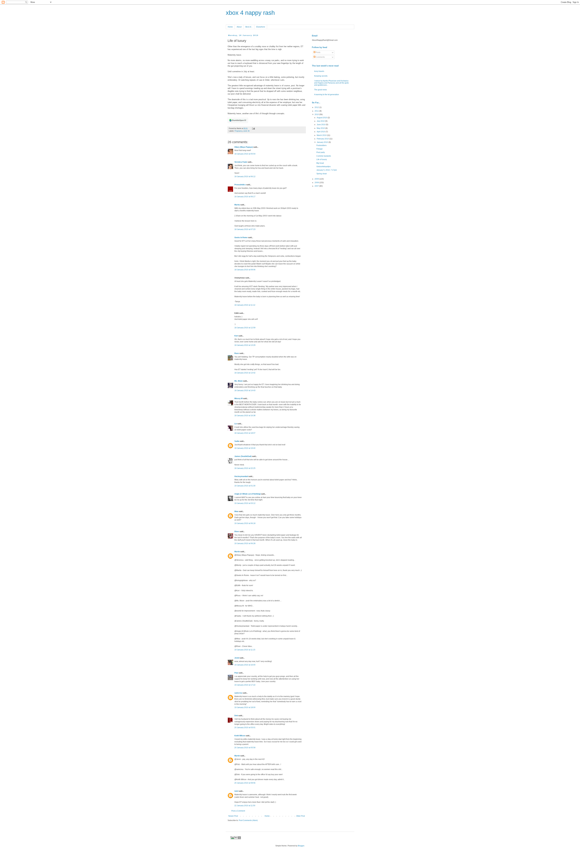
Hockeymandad (241, 476)
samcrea (238, 693)
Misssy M (238, 398)
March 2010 (322, 135)
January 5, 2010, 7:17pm (326, 170)
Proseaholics (240, 185)
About (239, 27)
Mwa (236, 511)
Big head (320, 163)
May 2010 (321, 128)
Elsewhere (260, 27)
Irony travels (319, 71)
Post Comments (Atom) (248, 820)
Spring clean (321, 174)
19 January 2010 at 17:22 (244, 685)
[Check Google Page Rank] (235, 839)
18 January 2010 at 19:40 (244, 448)
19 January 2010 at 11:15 (244, 650)
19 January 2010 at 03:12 (244, 503)
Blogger (301, 846)
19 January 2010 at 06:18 (244, 523)
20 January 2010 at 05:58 (244, 748)
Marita (237, 205)
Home (230, 27)
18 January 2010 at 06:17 (244, 197)
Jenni (236, 658)
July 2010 (321, 121)
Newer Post (233, 816)
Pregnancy (238, 131)
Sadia (236, 441)
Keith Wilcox (239, 736)
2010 (317, 114)
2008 (317, 183)
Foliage (319, 149)
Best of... (248, 27)
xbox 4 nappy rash (250, 12)
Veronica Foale (240, 162)
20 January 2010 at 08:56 (244, 783)
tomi (236, 791)
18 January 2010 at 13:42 (244, 373)
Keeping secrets (320, 76)
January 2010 (323, 142)
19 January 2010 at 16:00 (244, 665)
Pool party (320, 152)
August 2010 (322, 118)
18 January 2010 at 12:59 (244, 328)
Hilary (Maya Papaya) (243, 147)
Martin (237, 552)
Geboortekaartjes (323, 166)
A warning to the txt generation (326, 94)
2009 (317, 179)
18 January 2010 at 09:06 (244, 270)
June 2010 (321, 125)
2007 (317, 186)
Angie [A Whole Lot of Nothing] (247, 494)
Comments (320, 57)
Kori (236, 336)
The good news (320, 90)
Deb (236, 716)
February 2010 (323, 139)
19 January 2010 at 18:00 (244, 707)
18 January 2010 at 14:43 (244, 390)
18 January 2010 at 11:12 (244, 305)
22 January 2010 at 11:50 (244, 806)
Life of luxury (321, 159)
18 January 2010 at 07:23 (244, 229)
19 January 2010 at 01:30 (244, 486)
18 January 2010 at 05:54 (244, 154)
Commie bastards (323, 156)
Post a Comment (238, 811)
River (236, 531)
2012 (317, 107)
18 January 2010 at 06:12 (244, 176)
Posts (317, 52)
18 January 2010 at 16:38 (244, 415)
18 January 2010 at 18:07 (244, 433)
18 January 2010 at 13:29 (244, 345)
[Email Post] (253, 128)
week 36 (246, 131)
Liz (235, 424)
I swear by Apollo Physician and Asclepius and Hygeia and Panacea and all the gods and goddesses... (331, 83)
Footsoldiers (321, 145)
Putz (236, 673)
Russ (236, 353)
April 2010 (321, 132)
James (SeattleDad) (242, 456)
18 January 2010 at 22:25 (244, 468)
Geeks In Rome (241, 237)
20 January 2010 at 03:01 (244, 727)
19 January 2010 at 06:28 (244, 543)
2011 (317, 111)
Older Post (300, 816)
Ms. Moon (238, 381)
